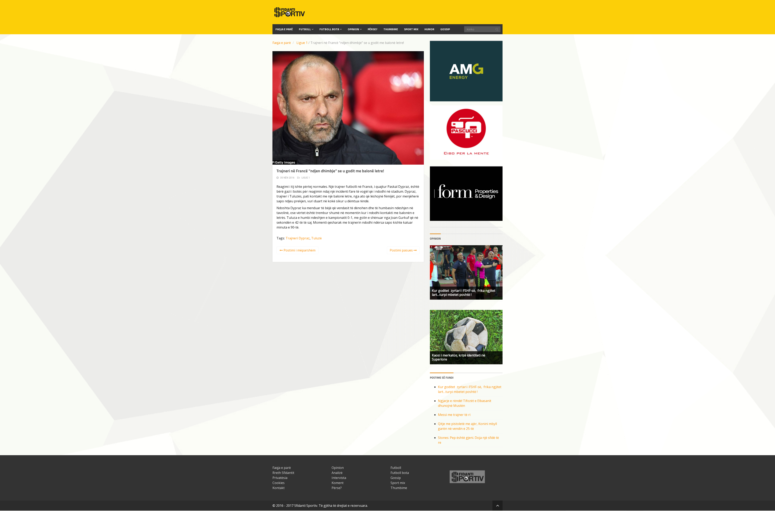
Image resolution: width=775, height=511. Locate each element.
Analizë (337, 472)
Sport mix (411, 29)
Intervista (339, 478)
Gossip (445, 29)
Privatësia (279, 478)
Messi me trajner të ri (454, 414)
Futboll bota (329, 29)
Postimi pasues (402, 250)
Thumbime (390, 29)
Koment (338, 483)
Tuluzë (316, 238)
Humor (429, 29)
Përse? (372, 29)
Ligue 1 (302, 43)
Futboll (305, 29)
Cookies (278, 483)
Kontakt (278, 488)
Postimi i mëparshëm (299, 250)
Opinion (353, 29)
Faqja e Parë (284, 29)
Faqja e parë (281, 43)
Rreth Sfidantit (283, 472)
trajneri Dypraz (298, 238)
